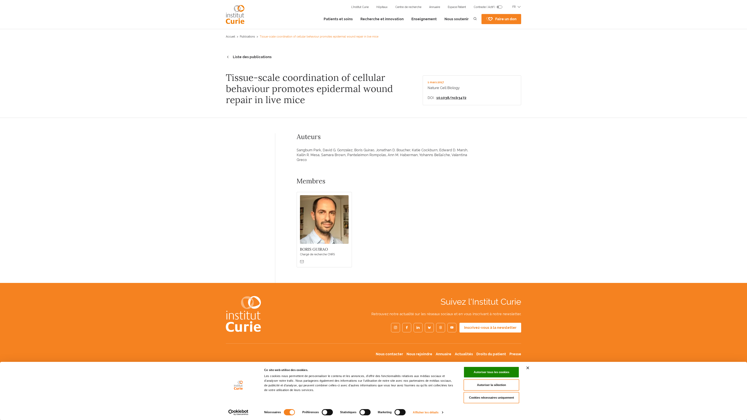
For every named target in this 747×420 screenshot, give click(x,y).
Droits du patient (491, 354)
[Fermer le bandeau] (527, 368)
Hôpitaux (382, 7)
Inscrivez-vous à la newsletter (490, 328)
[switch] (327, 412)
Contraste (484, 7)
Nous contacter (389, 354)
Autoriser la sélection (491, 385)
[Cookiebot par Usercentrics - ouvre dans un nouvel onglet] (238, 412)
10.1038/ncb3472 (451, 98)
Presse (515, 354)
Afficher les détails (425, 412)
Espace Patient (457, 7)
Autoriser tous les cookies (491, 372)
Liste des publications (252, 57)
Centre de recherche (408, 7)
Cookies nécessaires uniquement (491, 397)
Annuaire (434, 7)
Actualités (464, 354)
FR (514, 6)
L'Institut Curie (360, 7)
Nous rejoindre (419, 354)
